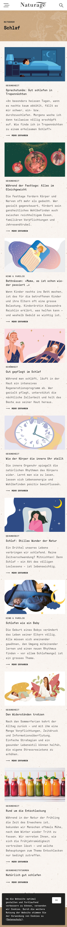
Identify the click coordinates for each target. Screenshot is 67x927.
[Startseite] (33, 5)
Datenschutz (14, 919)
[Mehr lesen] (35, 92)
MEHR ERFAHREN (20, 135)
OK (56, 900)
